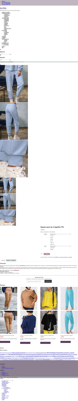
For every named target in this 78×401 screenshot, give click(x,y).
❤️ (2, 47)
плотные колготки (28, 359)
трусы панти (52, 359)
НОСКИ (3, 394)
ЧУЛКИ (3, 38)
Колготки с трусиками (5, 356)
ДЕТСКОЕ (4, 386)
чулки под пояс (68, 359)
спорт (37, 359)
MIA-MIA (6, 16)
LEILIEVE (6, 22)
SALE (3, 45)
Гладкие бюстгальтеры (15, 354)
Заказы (3, 46)
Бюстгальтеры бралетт (42, 352)
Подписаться (48, 281)
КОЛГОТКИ (4, 30)
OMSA (5, 27)
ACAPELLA (6, 14)
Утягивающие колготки (27, 358)
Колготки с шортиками (25, 356)
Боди (1, 352)
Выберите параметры (5, 341)
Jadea (5, 390)
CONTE (5, 31)
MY (5, 26)
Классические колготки (47, 354)
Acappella (70, 257)
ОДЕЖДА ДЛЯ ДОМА (6, 13)
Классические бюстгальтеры (33, 354)
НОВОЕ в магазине (5, 382)
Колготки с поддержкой (71, 354)
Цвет (45, 246)
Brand (3, 399)
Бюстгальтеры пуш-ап (54, 352)
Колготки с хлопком (14, 356)
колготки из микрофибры (69, 358)
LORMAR (6, 23)
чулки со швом (73, 359)
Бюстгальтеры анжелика (7, 352)
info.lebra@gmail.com (6, 4)
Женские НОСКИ (5, 39)
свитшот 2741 (16, 270)
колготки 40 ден (58, 358)
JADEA (5, 21)
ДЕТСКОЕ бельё (5, 43)
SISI (5, 35)
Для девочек (6, 44)
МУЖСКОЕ (4, 385)
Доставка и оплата (5, 375)
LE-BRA (1, 378)
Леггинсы (4, 36)
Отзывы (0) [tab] (13, 260)
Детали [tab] (8, 260)
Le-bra (3, 7)
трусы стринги (59, 359)
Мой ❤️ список (5, 381)
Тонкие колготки (64, 356)
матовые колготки (18, 359)
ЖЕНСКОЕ (4, 384)
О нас (3, 366)
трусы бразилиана (44, 359)
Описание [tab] (3, 260)
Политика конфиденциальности (8, 368)
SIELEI (5, 29)
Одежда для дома (6, 61)
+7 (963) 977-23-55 (6, 2)
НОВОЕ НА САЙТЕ (6, 12)
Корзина (3, 374)
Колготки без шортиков (59, 354)
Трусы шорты (7, 358)
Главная (1, 61)
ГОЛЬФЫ (4, 37)
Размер (45, 234)
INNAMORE (6, 32)
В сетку (6, 354)
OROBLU (6, 34)
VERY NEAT (6, 17)
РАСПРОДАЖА (5, 383)
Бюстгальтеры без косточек (31, 352)
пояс (34, 359)
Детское (24, 354)
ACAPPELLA (11, 61)
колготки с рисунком (8, 359)
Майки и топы (56, 356)
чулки (64, 359)
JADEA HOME (7, 15)
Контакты (4, 367)
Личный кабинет (5, 373)
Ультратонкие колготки (16, 357)
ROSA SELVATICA (7, 28)
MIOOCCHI (6, 25)
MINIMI (5, 24)
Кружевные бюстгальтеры (40, 356)
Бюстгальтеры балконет (19, 352)
